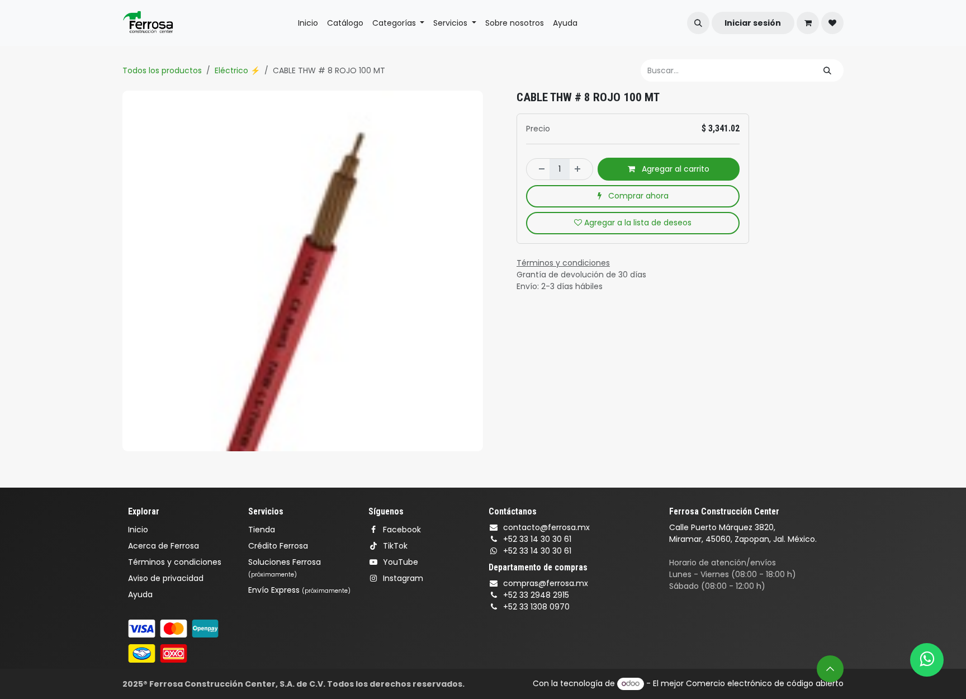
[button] (698, 23)
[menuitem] (308, 23)
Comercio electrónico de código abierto (765, 683)
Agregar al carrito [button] (674, 168)
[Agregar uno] (581, 169)
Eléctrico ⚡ (237, 70)
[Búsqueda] (827, 70)
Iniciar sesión (752, 23)
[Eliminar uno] (538, 169)
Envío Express (299, 590)
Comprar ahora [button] (637, 195)
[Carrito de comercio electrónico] (808, 23)
